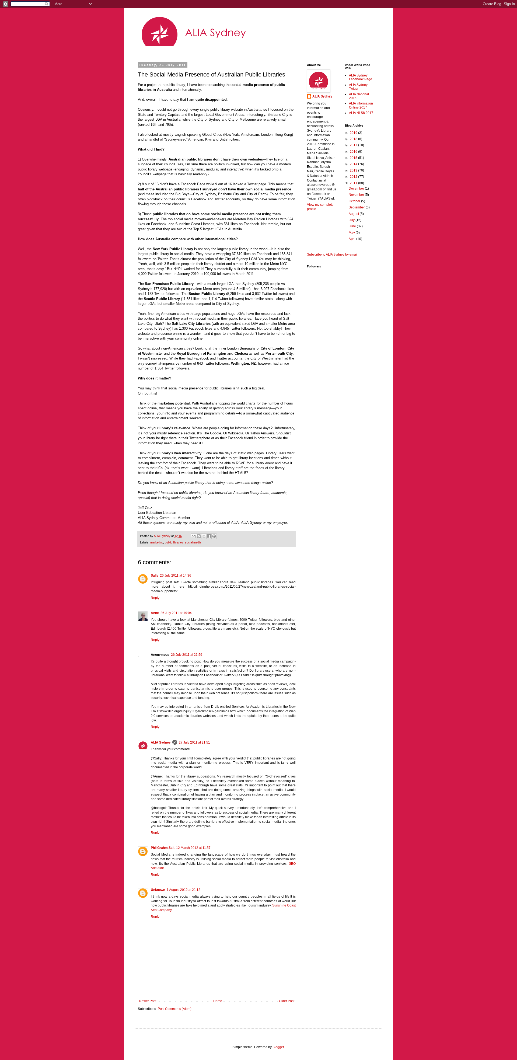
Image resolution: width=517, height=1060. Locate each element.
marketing (156, 542)
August (354, 214)
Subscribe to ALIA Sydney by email (332, 254)
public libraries (174, 542)
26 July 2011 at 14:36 (175, 575)
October (355, 201)
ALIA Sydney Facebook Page (360, 77)
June (353, 226)
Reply (155, 598)
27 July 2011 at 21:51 (194, 742)
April (352, 239)
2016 (354, 152)
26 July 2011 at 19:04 (176, 613)
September (357, 207)
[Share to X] (204, 536)
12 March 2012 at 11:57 (193, 848)
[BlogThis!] (198, 536)
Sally (154, 575)
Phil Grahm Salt (162, 848)
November (357, 195)
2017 (354, 145)
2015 (354, 158)
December (357, 188)
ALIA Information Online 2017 (361, 105)
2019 (354, 133)
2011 (354, 183)
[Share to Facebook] (209, 536)
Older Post (286, 1001)
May (352, 233)
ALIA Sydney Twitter (358, 86)
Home (217, 1001)
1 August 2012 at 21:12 (183, 890)
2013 (354, 170)
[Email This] (193, 536)
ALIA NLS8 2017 (361, 113)
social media (193, 542)
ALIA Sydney (161, 742)
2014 (354, 164)
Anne (155, 613)
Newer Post (147, 1001)
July (352, 220)
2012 (354, 177)
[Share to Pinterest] (214, 536)
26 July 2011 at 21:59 (186, 655)
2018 (354, 139)
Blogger (278, 1047)
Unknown (158, 890)
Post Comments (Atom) (174, 1009)
